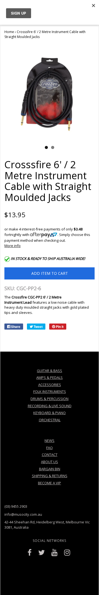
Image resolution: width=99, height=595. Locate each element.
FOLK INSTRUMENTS (49, 391)
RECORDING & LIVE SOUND (50, 405)
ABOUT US (49, 461)
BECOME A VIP (49, 482)
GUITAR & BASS (49, 370)
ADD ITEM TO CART (49, 273)
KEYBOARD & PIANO (49, 412)
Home (9, 31)
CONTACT (49, 454)
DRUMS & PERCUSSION (49, 398)
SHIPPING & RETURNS (49, 475)
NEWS (49, 440)
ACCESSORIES (49, 384)
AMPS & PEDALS (49, 377)
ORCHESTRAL (50, 419)
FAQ (49, 447)
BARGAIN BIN (49, 468)
